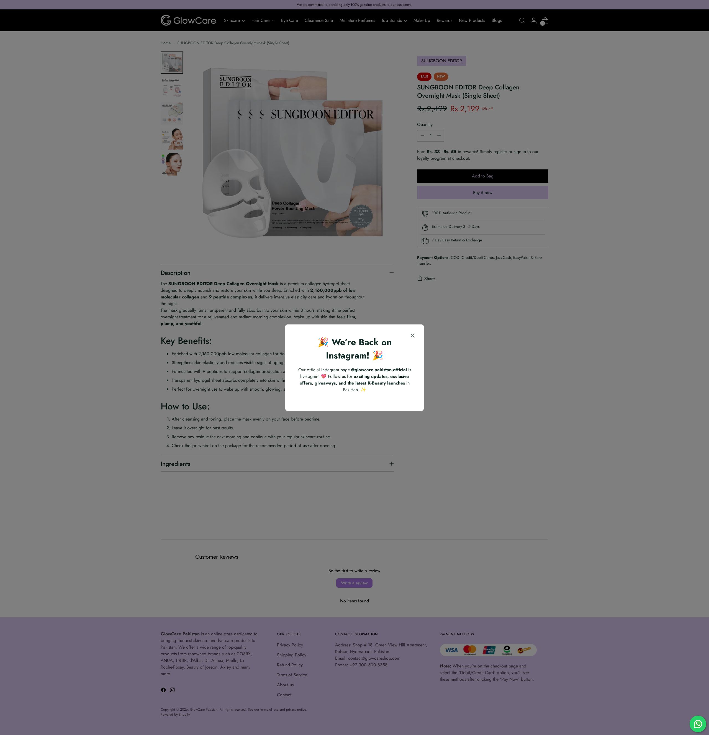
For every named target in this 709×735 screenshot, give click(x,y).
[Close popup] (412, 336)
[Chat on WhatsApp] (698, 724)
